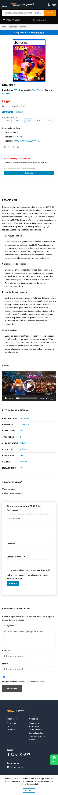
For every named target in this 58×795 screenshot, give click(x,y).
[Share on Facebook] (9, 147)
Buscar (50, 13)
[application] (29, 386)
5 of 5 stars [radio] (42, 514)
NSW (18, 121)
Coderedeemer (35, 729)
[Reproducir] (6, 398)
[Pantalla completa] (52, 398)
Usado (19, 112)
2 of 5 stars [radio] (12, 514)
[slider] (26, 398)
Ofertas (10, 726)
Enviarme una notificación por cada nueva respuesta (23, 682)
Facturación (34, 726)
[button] (54, 4)
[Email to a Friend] (18, 147)
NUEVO (23, 449)
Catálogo (29, 173)
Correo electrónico (16, 557)
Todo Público (37, 90)
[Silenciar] (47, 398)
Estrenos (11, 729)
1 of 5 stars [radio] (7, 514)
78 (21, 468)
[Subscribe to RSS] (24, 754)
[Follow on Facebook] (8, 754)
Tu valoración (13, 519)
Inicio (4, 27)
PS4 (48, 121)
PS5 (15, 90)
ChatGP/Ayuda (16, 767)
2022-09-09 (24, 418)
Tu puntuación (13, 510)
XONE (6, 121)
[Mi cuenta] (48, 4)
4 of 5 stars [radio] (30, 514)
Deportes (6, 93)
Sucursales (34, 723)
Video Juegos (12, 27)
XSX (38, 121)
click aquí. (39, 32)
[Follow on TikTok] (16, 754)
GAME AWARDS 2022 (22, 141)
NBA (34, 141)
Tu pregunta (8, 626)
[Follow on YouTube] (28, 754)
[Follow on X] (20, 754)
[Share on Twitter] (14, 147)
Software (22, 27)
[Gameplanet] (22, 4)
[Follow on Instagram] (12, 754)
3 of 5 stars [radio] (20, 514)
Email (5, 664)
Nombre (11, 544)
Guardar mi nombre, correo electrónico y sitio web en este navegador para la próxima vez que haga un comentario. (29, 574)
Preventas (11, 723)
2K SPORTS (24, 424)
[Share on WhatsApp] (4, 147)
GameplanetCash (36, 733)
